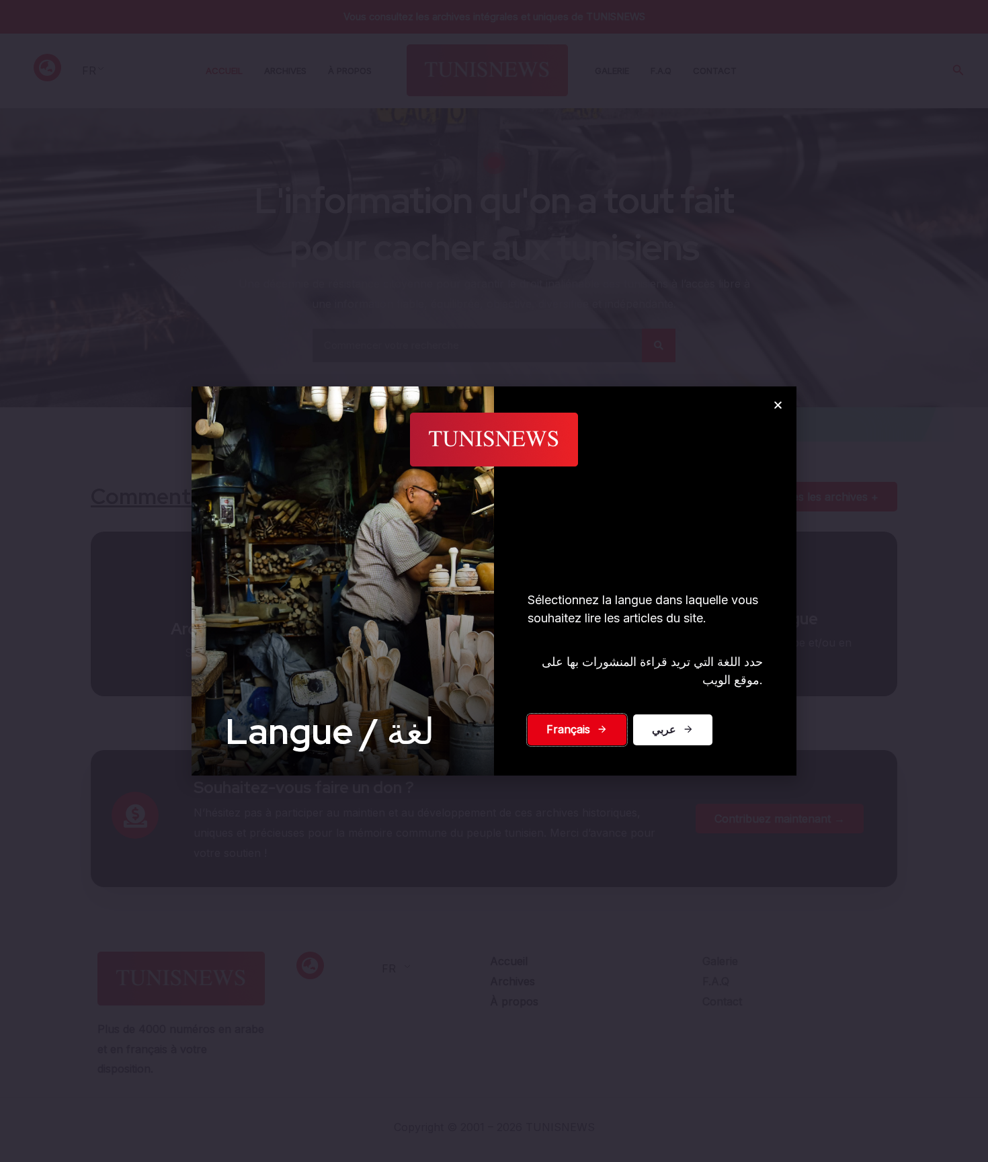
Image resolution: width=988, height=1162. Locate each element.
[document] (494, 581)
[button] (778, 405)
